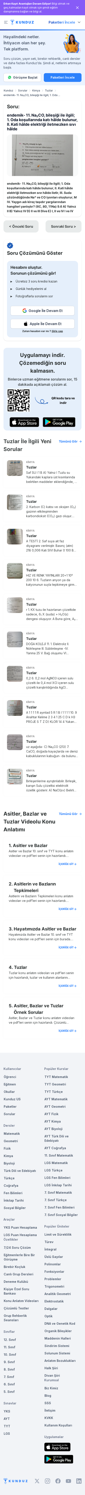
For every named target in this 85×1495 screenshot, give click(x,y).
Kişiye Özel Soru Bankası (16, 1291)
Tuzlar (49, 90)
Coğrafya (11, 1185)
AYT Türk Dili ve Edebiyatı (56, 1138)
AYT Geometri (55, 1106)
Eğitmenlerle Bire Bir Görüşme (19, 1257)
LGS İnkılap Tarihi (58, 1185)
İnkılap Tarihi (14, 1200)
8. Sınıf (9, 1369)
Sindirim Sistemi (56, 1346)
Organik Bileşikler (58, 1331)
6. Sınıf (9, 1384)
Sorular (22, 90)
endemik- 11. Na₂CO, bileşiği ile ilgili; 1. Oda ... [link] (31, 95)
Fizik (7, 1148)
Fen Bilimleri (13, 1193)
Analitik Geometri (57, 1294)
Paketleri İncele (63, 77)
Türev (48, 1242)
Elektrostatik (54, 1301)
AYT (7, 1419)
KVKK (48, 1418)
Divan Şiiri (52, 1375)
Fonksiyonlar (54, 1271)
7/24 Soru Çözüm (17, 1247)
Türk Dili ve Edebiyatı (20, 1171)
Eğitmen (10, 1084)
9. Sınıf (9, 1362)
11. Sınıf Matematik (58, 1155)
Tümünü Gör (68, 441)
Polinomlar (52, 1264)
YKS (7, 1411)
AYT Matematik (56, 1099)
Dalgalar (51, 1309)
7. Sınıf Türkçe (55, 1200)
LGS (7, 1433)
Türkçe (9, 1178)
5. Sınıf (9, 1391)
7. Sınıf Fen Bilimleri (59, 1207)
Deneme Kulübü (16, 1281)
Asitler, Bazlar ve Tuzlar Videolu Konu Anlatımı (40, 822)
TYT (7, 1426)
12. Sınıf (10, 1340)
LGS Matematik (56, 1163)
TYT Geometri (55, 1084)
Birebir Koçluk (14, 1267)
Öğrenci (10, 1077)
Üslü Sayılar (53, 1257)
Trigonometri (54, 1286)
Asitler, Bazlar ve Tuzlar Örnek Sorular (38, 1009)
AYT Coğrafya (55, 1148)
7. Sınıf (9, 1377)
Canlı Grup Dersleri (18, 1274)
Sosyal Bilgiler (15, 1208)
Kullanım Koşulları (58, 1425)
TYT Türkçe (53, 1092)
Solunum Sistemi (57, 1353)
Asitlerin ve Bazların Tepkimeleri (35, 887)
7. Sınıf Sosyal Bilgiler (61, 1215)
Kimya (36, 90)
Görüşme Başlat (25, 77)
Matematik (12, 1133)
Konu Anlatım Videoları (21, 1301)
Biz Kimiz (51, 1388)
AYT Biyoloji (53, 1129)
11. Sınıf (9, 1347)
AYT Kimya (52, 1121)
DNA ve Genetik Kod (59, 1323)
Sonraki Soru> (63, 226)
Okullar (9, 1092)
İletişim (49, 1410)
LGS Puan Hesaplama (20, 1235)
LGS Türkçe (53, 1170)
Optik (48, 1316)
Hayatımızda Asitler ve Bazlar (45, 929)
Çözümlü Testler (16, 1308)
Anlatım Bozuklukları (60, 1360)
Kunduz (8, 90)
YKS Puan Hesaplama (20, 1227)
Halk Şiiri (51, 1368)
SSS (47, 1403)
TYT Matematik (56, 1077)
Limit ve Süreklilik (57, 1234)
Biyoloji (9, 1163)
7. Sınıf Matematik (58, 1192)
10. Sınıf (10, 1354)
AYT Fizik (51, 1114)
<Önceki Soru (21, 226)
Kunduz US (12, 1099)
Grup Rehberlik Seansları (15, 1318)
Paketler (10, 1106)
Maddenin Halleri (57, 1338)
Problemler (52, 1279)
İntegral (50, 1249)
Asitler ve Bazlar (30, 845)
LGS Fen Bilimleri (57, 1178)
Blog (47, 1395)
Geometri (11, 1141)
